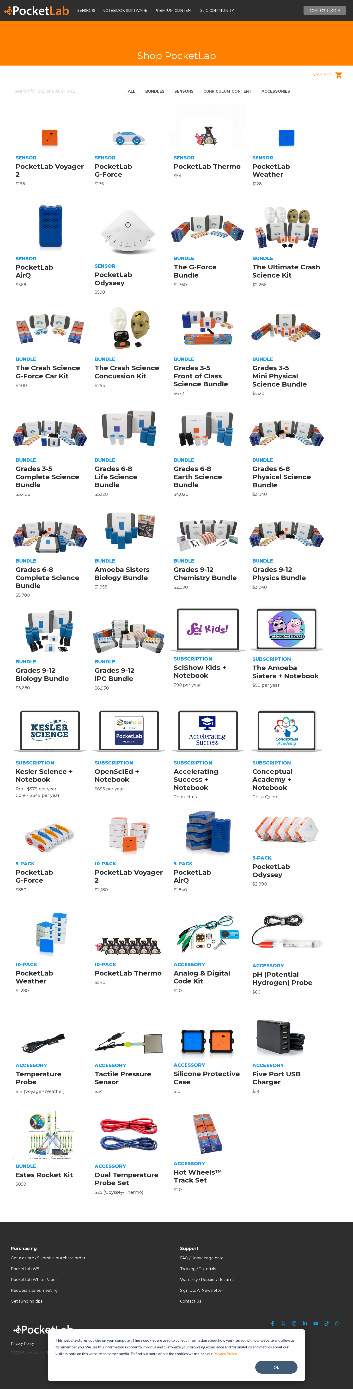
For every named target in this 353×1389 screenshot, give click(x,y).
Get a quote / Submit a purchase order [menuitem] (48, 1258)
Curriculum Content (227, 91)
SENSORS (86, 10)
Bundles (154, 91)
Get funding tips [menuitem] (26, 1301)
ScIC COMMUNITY (217, 10)
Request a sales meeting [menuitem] (34, 1290)
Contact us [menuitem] (190, 1301)
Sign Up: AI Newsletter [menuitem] (201, 1290)
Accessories (276, 91)
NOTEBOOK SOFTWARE (124, 10)
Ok (276, 1367)
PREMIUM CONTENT (173, 10)
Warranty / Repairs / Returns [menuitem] (207, 1279)
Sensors (184, 91)
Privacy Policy (225, 1353)
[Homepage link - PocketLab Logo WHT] (44, 1335)
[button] (273, 1324)
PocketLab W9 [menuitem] (25, 1269)
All (131, 91)
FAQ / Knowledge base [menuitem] (202, 1258)
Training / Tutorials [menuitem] (198, 1269)
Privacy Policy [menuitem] (22, 1343)
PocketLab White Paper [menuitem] (34, 1279)
